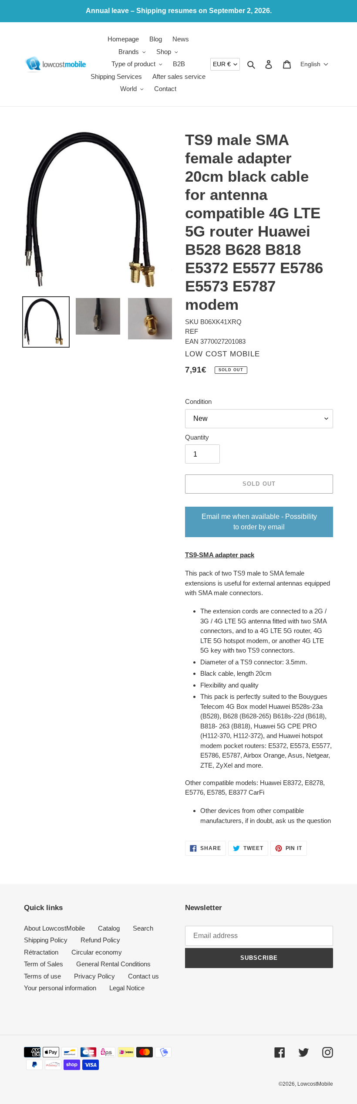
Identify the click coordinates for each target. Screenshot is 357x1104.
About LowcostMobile (54, 928)
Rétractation (41, 952)
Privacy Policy (94, 976)
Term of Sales (43, 964)
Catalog (109, 928)
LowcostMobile (315, 1084)
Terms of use (42, 976)
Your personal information (60, 988)
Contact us (143, 976)
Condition (198, 401)
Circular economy (96, 952)
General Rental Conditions (113, 964)
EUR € (222, 64)
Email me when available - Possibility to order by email (259, 522)
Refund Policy (100, 940)
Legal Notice (127, 988)
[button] (314, 64)
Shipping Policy (45, 940)
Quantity (197, 437)
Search (143, 928)
